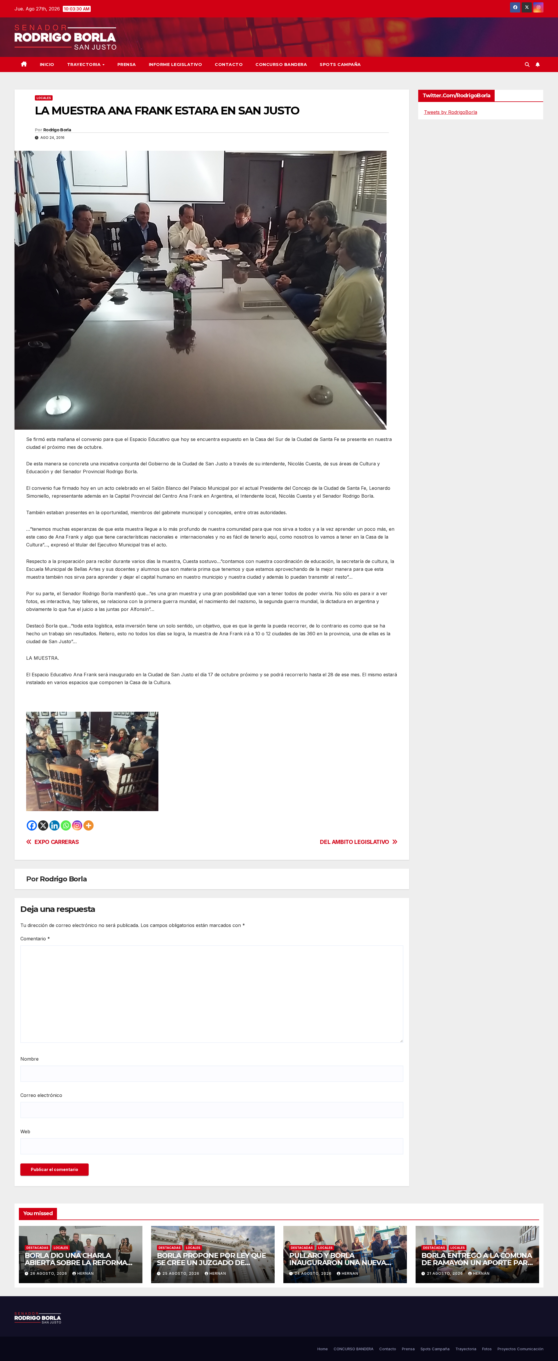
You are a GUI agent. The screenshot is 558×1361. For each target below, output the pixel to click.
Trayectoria (84, 64)
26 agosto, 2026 (49, 1273)
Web (25, 1131)
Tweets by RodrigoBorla (450, 112)
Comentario (35, 939)
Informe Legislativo (175, 64)
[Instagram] (77, 825)
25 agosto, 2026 (181, 1273)
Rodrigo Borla (57, 129)
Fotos (487, 1348)
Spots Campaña (435, 1348)
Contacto (229, 64)
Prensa (126, 64)
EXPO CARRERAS (57, 842)
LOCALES (44, 98)
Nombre (29, 1059)
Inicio (47, 64)
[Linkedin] (54, 825)
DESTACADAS (37, 1247)
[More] (88, 825)
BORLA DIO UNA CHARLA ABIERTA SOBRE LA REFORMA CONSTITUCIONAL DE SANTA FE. (80, 1262)
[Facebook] (32, 825)
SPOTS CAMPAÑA (340, 64)
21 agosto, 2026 (445, 1273)
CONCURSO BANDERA (281, 64)
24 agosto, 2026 (314, 1273)
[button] (527, 64)
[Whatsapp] (66, 825)
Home (322, 1348)
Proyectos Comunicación (520, 1348)
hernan (85, 1273)
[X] (43, 825)
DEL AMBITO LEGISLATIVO (354, 842)
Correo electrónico (41, 1095)
